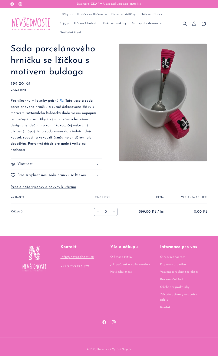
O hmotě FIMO (121, 257)
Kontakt (166, 307)
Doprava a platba (173, 264)
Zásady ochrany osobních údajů (178, 297)
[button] (66, 14)
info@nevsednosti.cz (77, 257)
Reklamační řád (171, 279)
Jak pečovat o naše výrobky (130, 264)
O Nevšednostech (173, 257)
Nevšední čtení (121, 272)
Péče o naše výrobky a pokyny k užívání (43, 187)
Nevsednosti (104, 349)
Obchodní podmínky (174, 287)
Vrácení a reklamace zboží (179, 272)
